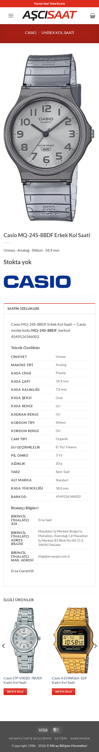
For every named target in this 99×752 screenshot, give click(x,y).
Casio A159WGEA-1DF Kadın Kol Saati (69, 680)
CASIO (31, 32)
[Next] (95, 655)
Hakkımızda (80, 738)
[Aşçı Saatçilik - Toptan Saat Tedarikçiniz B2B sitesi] (49, 16)
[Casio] (37, 282)
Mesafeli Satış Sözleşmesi (30, 738)
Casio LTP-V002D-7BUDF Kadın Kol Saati (23, 680)
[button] (11, 15)
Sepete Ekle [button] (15, 691)
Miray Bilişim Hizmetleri (68, 746)
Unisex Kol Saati (58, 32)
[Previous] (4, 655)
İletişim (61, 738)
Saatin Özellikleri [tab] (23, 308)
